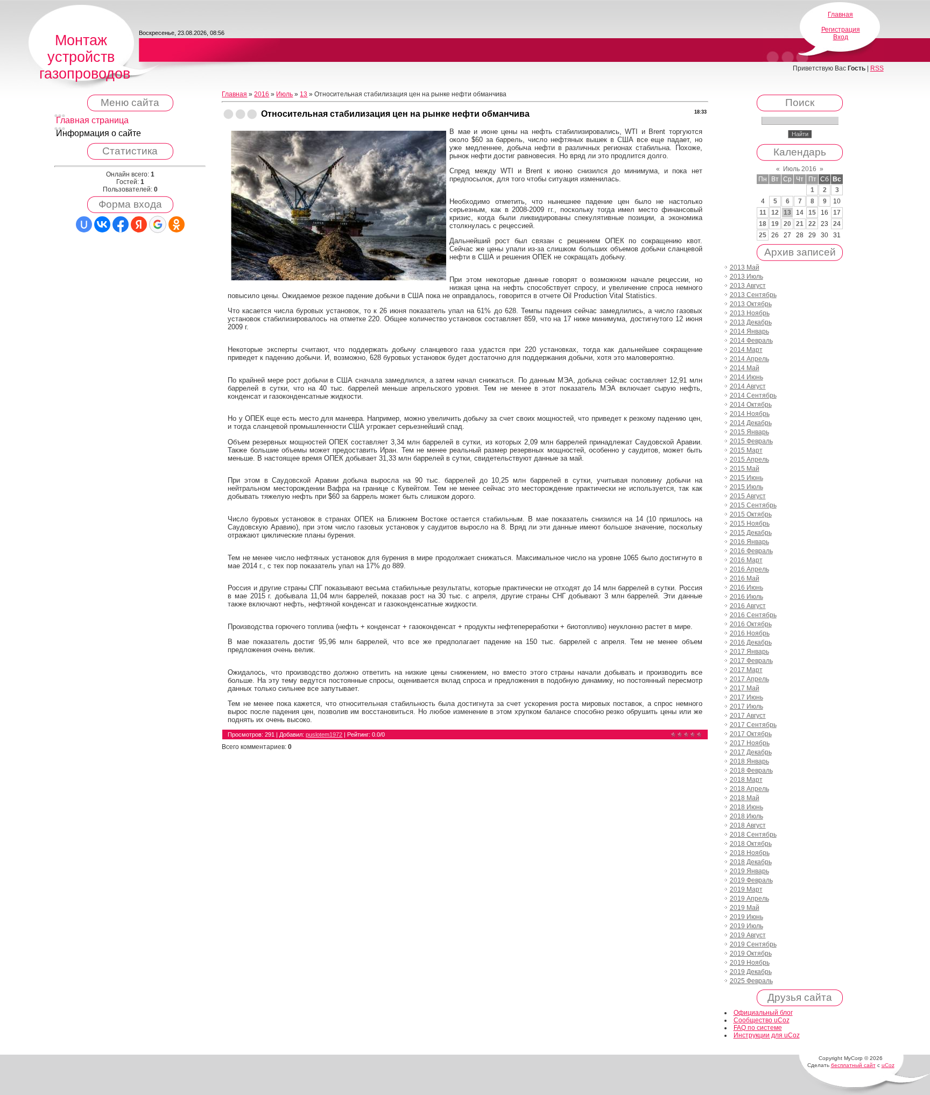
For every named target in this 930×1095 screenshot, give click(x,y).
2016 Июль (746, 597)
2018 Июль (746, 816)
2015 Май (744, 468)
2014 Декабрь (751, 423)
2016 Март (746, 560)
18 (762, 224)
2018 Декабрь (751, 862)
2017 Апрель (749, 679)
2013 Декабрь (751, 322)
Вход (840, 37)
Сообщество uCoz (762, 1020)
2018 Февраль (751, 770)
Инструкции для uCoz (767, 1035)
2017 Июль (746, 706)
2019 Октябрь (751, 953)
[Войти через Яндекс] (139, 224)
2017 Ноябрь (750, 743)
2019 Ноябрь (750, 962)
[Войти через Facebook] (120, 224)
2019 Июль (746, 926)
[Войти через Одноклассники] (176, 224)
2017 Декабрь (751, 752)
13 (303, 94)
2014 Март (746, 350)
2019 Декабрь (751, 972)
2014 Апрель (749, 359)
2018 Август (748, 825)
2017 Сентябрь (753, 725)
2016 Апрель (749, 569)
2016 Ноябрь (750, 633)
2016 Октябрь (751, 624)
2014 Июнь (746, 377)
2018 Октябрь (751, 843)
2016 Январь (749, 542)
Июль (284, 94)
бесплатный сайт (853, 1065)
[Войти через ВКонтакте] (102, 224)
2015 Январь (749, 432)
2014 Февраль (751, 340)
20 (787, 224)
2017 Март (746, 670)
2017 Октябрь (751, 734)
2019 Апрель (749, 898)
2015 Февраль (751, 441)
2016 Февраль (751, 551)
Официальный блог (763, 1012)
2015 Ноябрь (750, 523)
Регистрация (840, 29)
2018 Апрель (749, 789)
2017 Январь (749, 651)
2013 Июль (746, 276)
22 (812, 224)
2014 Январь (749, 331)
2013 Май (744, 267)
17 (837, 212)
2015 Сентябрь (753, 505)
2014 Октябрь (751, 404)
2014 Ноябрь (750, 414)
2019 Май (744, 908)
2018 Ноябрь (750, 853)
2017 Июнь (746, 697)
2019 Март (746, 889)
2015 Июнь (746, 478)
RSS (877, 68)
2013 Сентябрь (753, 295)
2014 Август (748, 386)
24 (837, 224)
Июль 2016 (799, 169)
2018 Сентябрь (753, 834)
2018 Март (746, 779)
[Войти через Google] (157, 224)
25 (762, 235)
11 (762, 212)
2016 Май (744, 578)
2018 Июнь (746, 807)
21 (800, 224)
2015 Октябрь (751, 514)
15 (812, 212)
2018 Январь (749, 761)
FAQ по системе (758, 1028)
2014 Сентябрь (753, 395)
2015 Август (748, 496)
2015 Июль (746, 487)
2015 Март (746, 450)
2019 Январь (749, 871)
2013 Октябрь (751, 304)
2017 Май (744, 688)
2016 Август (748, 606)
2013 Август (748, 285)
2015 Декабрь (751, 532)
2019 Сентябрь (753, 944)
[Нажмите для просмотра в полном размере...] (338, 278)
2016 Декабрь (751, 642)
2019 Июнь (746, 917)
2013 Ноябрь (750, 313)
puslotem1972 (324, 734)
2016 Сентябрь (753, 615)
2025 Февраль (751, 981)
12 (775, 212)
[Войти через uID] (84, 224)
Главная (840, 14)
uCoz (888, 1065)
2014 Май (744, 368)
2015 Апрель (749, 459)
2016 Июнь (746, 587)
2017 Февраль (751, 661)
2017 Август (748, 715)
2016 (261, 94)
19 (775, 224)
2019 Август (748, 935)
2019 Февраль (751, 880)
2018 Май (744, 798)
